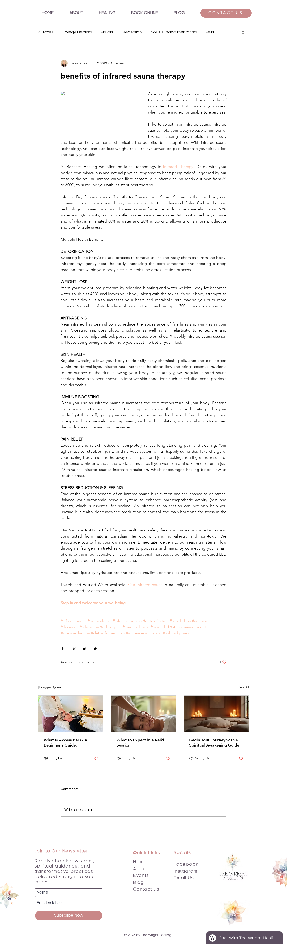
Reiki (210, 32)
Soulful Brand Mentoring (174, 32)
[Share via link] (95, 648)
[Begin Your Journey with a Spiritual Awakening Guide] (216, 714)
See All (244, 687)
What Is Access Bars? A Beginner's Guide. (65, 742)
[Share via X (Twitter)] (74, 648)
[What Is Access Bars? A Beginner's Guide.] (70, 714)
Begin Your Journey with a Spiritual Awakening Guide (214, 742)
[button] (107, 13)
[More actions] (223, 63)
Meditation (132, 32)
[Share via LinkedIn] (85, 648)
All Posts (45, 32)
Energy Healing (77, 32)
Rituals (107, 32)
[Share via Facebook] (63, 648)
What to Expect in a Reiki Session (140, 742)
